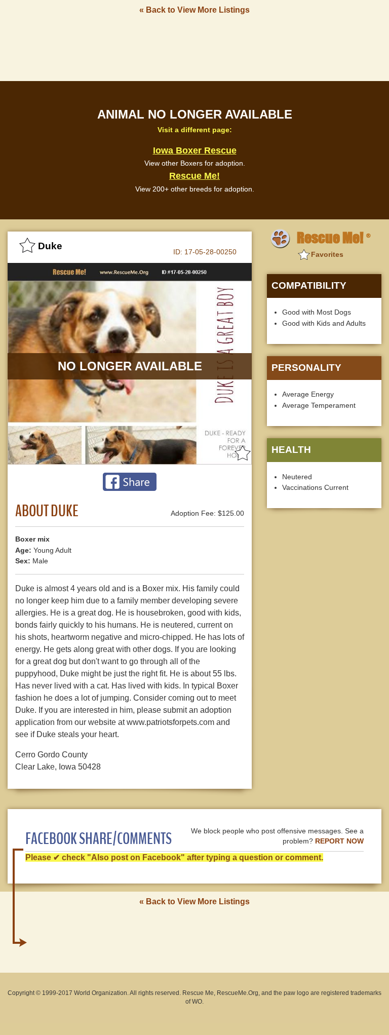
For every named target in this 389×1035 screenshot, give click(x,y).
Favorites (327, 254)
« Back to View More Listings (194, 10)
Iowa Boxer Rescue (195, 150)
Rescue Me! (194, 176)
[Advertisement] (194, 47)
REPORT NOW (339, 841)
